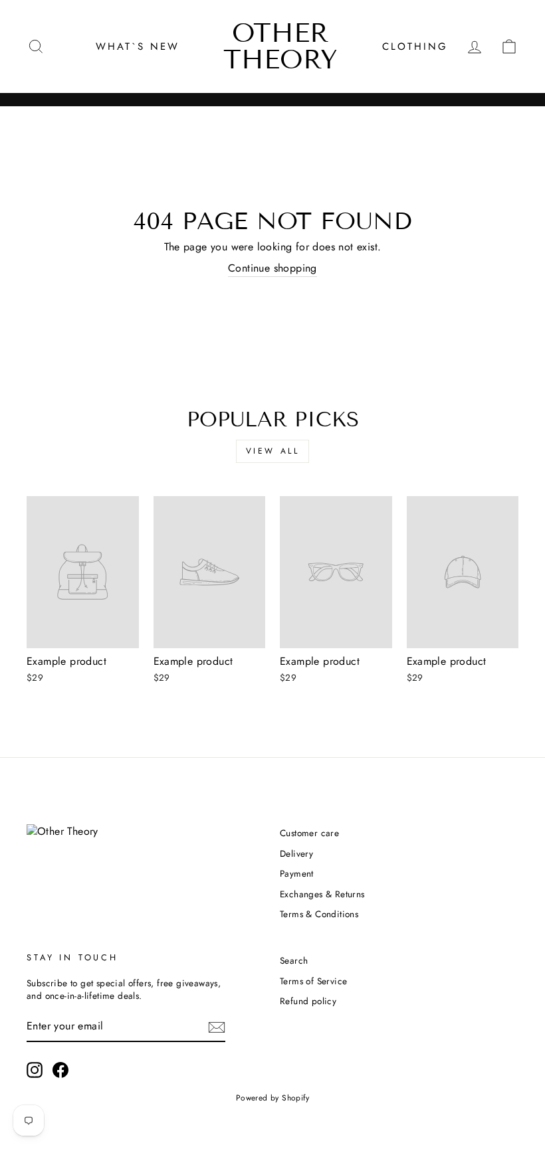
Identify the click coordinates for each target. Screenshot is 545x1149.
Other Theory (280, 46)
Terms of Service (313, 981)
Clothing (415, 46)
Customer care (309, 833)
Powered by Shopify (272, 1098)
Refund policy (308, 1001)
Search (294, 960)
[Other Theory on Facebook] (60, 1070)
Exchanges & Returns (322, 894)
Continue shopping (272, 268)
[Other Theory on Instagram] (35, 1070)
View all (273, 451)
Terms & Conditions (319, 914)
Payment (297, 873)
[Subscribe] (216, 1027)
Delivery (296, 853)
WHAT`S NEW (137, 46)
